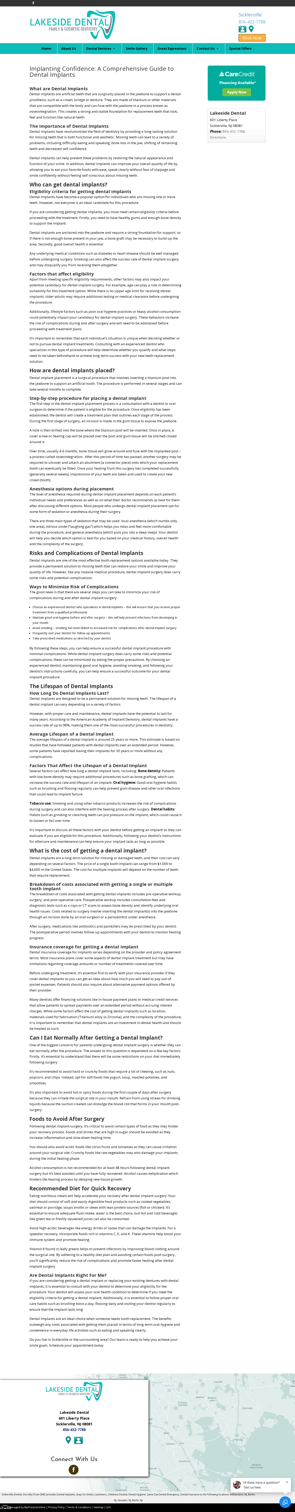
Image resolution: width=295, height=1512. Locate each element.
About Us (68, 48)
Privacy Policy (56, 1507)
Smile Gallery (136, 48)
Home (46, 48)
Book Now (252, 38)
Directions (218, 137)
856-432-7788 (252, 22)
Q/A (108, 1507)
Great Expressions (172, 48)
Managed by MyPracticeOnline (27, 1507)
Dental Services (98, 48)
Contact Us (206, 48)
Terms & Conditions (79, 1507)
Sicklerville (250, 14)
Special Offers (240, 48)
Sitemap (99, 1507)
